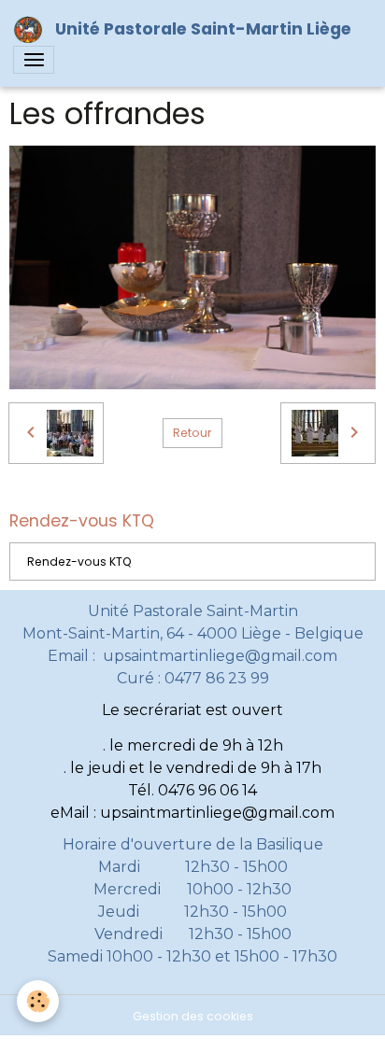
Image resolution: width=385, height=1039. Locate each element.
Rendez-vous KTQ (79, 561)
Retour (192, 433)
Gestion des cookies (193, 1016)
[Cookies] (38, 1001)
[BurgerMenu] (33, 60)
